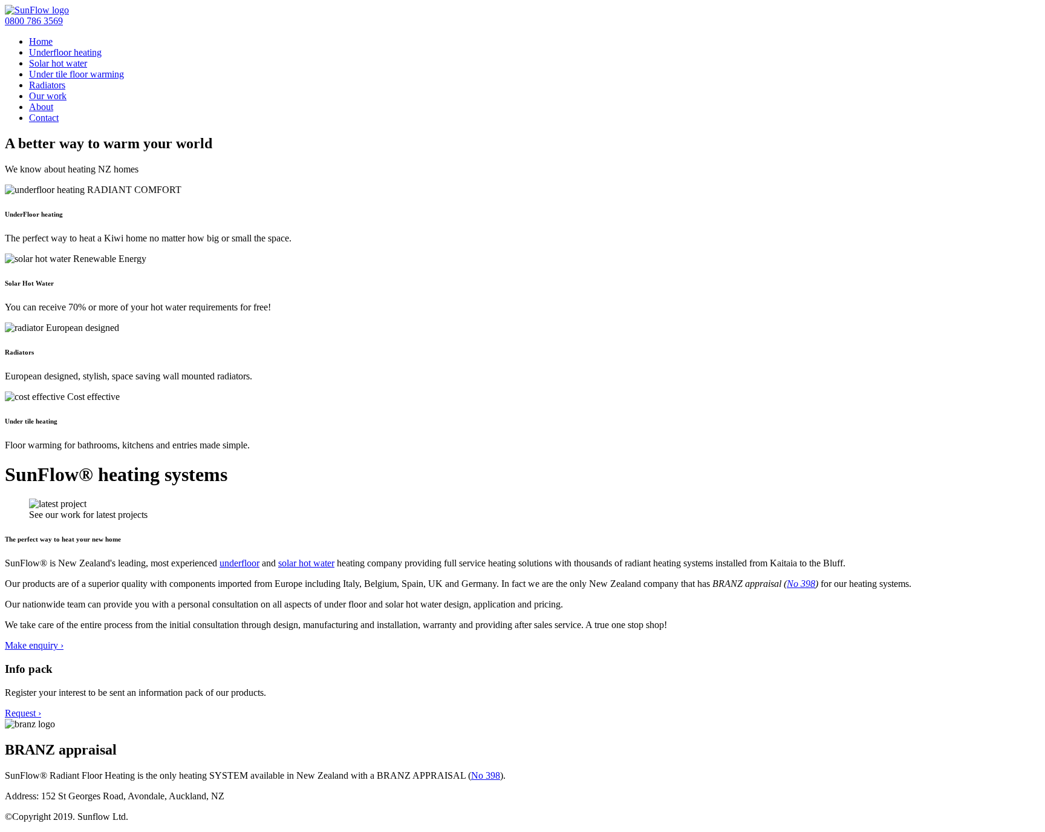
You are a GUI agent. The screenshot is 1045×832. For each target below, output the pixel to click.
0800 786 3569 (34, 21)
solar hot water (306, 563)
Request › (23, 713)
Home (41, 41)
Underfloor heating (65, 52)
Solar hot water (58, 63)
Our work (48, 96)
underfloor (239, 563)
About (41, 107)
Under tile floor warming (76, 74)
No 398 (801, 583)
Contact (44, 118)
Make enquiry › (34, 645)
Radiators (47, 85)
